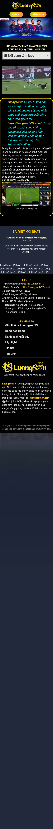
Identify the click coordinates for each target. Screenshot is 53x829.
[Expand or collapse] (47, 55)
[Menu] (4, 5)
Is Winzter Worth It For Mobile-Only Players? (26, 238)
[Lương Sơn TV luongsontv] (26, 5)
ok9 (14, 265)
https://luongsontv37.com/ (25, 123)
